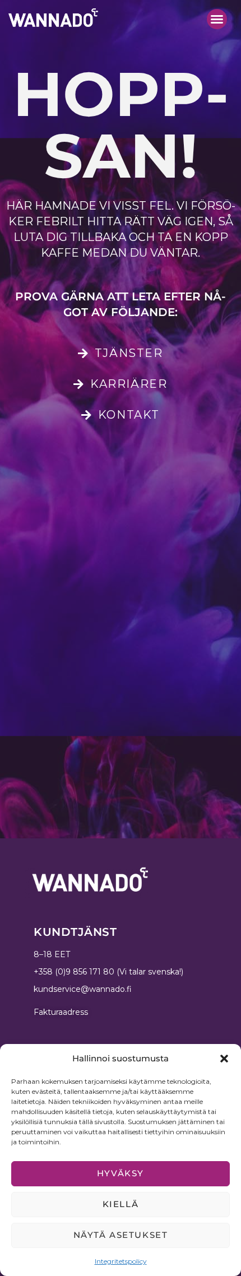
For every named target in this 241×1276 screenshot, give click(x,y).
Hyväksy (120, 1173)
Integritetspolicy (121, 1261)
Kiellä (121, 1204)
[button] (224, 1058)
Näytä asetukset (120, 1234)
